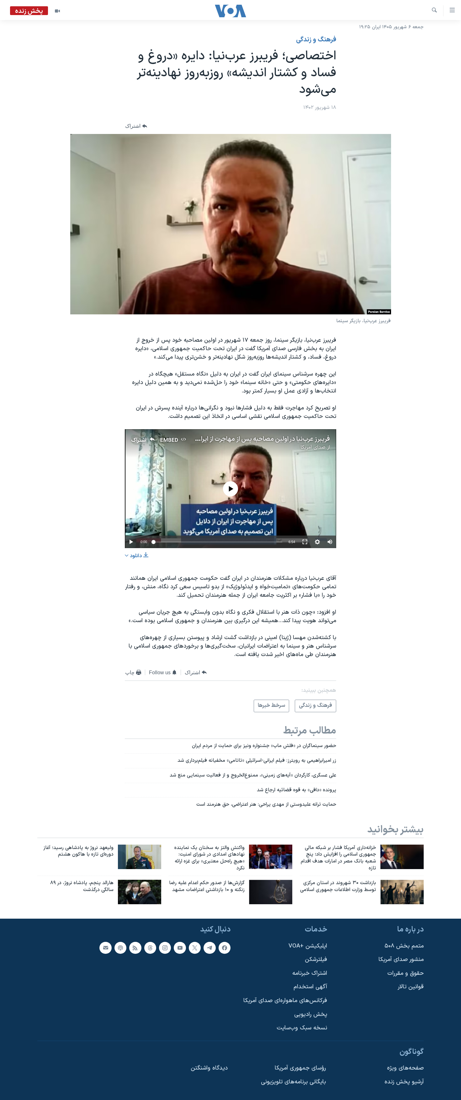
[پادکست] (120, 947)
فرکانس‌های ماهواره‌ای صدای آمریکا (285, 1000)
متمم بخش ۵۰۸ (404, 946)
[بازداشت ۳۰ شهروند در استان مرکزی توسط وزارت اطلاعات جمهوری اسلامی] (402, 892)
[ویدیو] (57, 11)
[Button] (136, 126)
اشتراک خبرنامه (309, 973)
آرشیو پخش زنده (404, 1082)
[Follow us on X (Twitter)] (195, 947)
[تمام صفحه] (305, 542)
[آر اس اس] (135, 947)
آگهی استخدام (310, 987)
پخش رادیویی (310, 1014)
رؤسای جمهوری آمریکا (300, 1068)
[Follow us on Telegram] (209, 947)
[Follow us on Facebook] (224, 947)
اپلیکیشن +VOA (308, 946)
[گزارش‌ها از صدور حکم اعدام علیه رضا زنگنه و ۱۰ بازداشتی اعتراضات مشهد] (270, 892)
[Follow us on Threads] (150, 947)
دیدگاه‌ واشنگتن (209, 1068)
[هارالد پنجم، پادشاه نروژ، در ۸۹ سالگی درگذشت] (139, 892)
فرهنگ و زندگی (316, 40)
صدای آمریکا (313, 447)
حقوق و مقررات (405, 973)
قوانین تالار (411, 987)
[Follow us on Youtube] (180, 947)
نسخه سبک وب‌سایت (302, 1028)
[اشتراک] (105, 947)
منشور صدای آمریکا (401, 959)
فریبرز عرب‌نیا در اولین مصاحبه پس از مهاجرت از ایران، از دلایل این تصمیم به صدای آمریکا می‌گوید (206, 439)
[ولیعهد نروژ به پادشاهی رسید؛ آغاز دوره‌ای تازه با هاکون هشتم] (139, 857)
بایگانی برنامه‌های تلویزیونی (293, 1082)
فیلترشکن (316, 959)
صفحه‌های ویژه (405, 1068)
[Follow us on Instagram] (165, 947)
